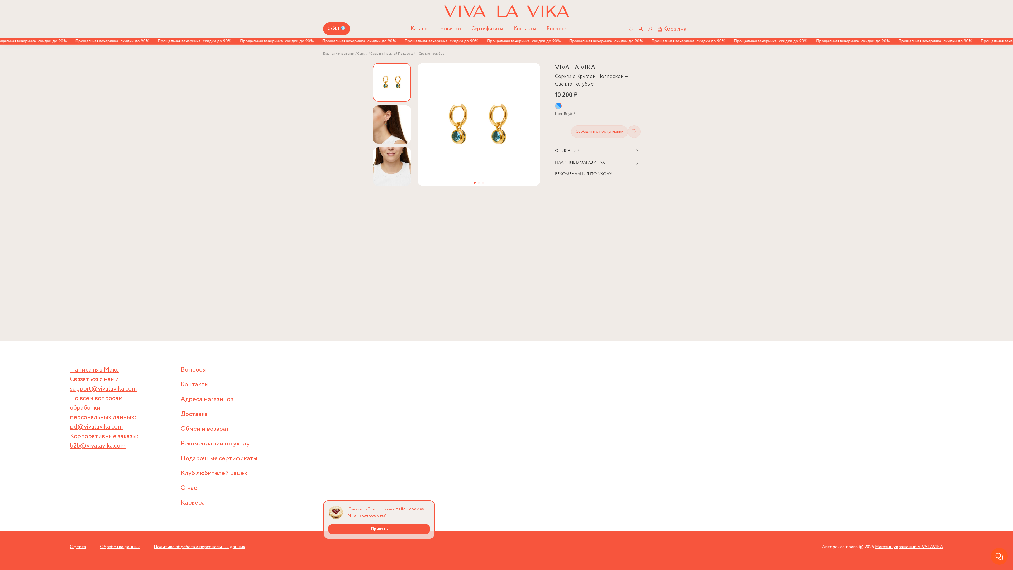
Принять (379, 529)
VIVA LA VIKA (575, 67)
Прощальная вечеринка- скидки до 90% (98, 41)
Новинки (450, 28)
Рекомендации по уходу (215, 443)
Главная (329, 53)
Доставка (194, 414)
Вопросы (557, 28)
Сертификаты (487, 28)
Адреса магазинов (207, 399)
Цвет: (565, 113)
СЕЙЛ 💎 (337, 29)
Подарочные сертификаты (219, 458)
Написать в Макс (94, 369)
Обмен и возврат (205, 429)
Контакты (525, 28)
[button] (475, 183)
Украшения (346, 53)
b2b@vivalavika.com (98, 445)
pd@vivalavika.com (96, 426)
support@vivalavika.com (103, 388)
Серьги (362, 53)
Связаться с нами (94, 379)
